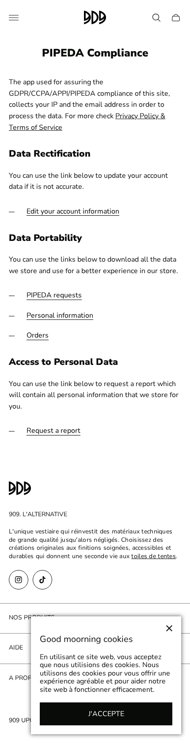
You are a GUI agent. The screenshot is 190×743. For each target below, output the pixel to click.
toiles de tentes (153, 556)
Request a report (53, 431)
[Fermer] (169, 628)
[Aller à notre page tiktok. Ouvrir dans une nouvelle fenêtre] (42, 579)
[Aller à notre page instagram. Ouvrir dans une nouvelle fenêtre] (18, 579)
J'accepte (106, 714)
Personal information (60, 315)
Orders (38, 335)
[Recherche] (156, 17)
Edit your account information (73, 211)
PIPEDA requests (54, 295)
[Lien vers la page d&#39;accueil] (20, 489)
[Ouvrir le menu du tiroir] (13, 17)
